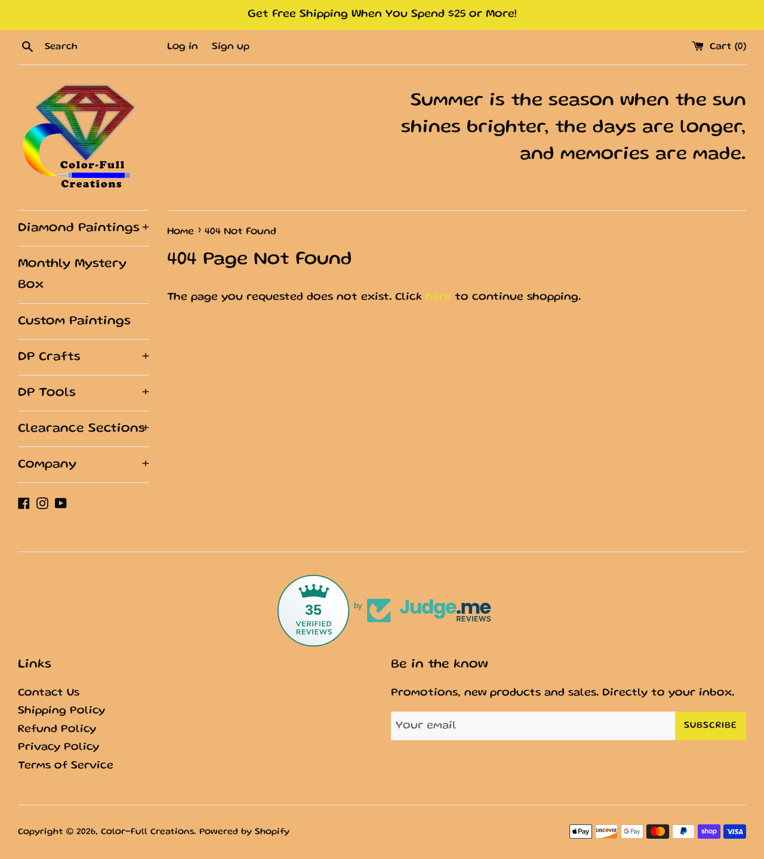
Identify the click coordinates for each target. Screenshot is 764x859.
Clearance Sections (83, 429)
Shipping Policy (61, 711)
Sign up (230, 46)
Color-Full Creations (147, 832)
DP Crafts (83, 357)
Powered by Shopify (244, 832)
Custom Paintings (74, 321)
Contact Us (48, 693)
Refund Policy (57, 730)
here (438, 298)
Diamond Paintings (83, 228)
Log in (182, 46)
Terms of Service (65, 766)
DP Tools (83, 393)
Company (83, 464)
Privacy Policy (58, 748)
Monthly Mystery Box (72, 274)
